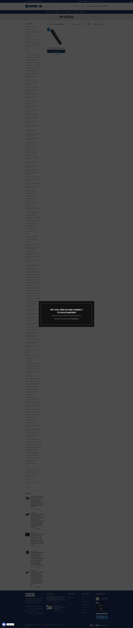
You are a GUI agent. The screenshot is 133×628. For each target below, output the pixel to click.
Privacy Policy (75, 318)
